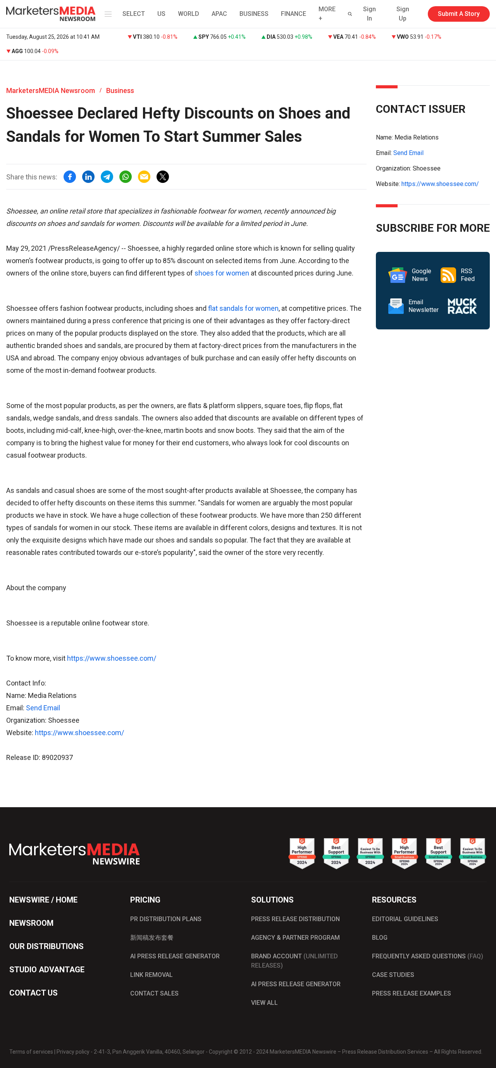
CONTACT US (33, 992)
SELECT (133, 13)
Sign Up (402, 13)
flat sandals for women (243, 308)
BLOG (380, 937)
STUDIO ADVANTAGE (46, 969)
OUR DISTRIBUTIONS (46, 946)
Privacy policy (73, 1052)
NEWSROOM (31, 923)
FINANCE (293, 13)
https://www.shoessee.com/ (111, 658)
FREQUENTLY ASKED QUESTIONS (427, 956)
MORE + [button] (327, 13)
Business (120, 90)
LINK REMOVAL (151, 974)
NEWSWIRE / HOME (43, 899)
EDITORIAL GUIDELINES (405, 919)
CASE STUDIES (393, 974)
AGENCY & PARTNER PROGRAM (295, 937)
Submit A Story (459, 13)
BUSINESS (254, 13)
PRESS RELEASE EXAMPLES (411, 993)
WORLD (188, 13)
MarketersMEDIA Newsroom (50, 90)
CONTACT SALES (154, 993)
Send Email (43, 708)
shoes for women (222, 273)
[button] (106, 14)
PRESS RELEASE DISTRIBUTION (295, 919)
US (161, 13)
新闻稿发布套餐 (152, 937)
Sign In (369, 13)
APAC (219, 13)
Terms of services (31, 1052)
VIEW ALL (264, 1002)
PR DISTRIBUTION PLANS (166, 919)
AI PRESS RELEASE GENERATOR (175, 956)
